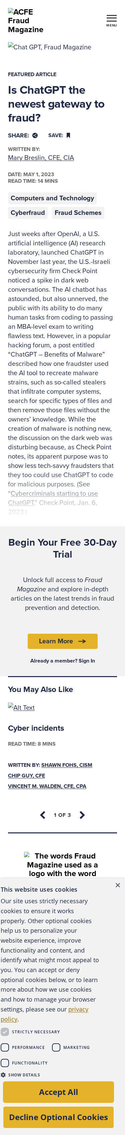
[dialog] (62, 1006)
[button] (50, 1075)
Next (82, 815)
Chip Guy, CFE (26, 775)
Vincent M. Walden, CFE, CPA (47, 786)
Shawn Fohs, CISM (66, 765)
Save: (55, 135)
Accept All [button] (58, 1091)
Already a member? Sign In (62, 661)
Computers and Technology (52, 198)
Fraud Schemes (78, 213)
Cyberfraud (28, 213)
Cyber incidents (36, 728)
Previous (43, 815)
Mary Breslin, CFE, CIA (41, 158)
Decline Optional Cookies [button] (58, 1116)
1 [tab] (62, 815)
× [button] (117, 885)
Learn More (56, 641)
